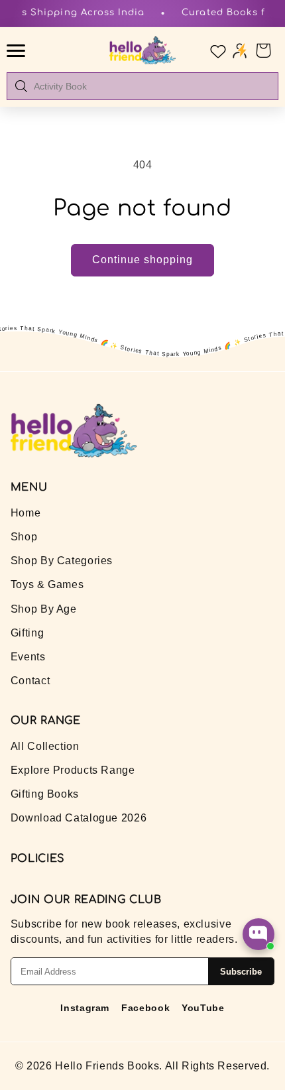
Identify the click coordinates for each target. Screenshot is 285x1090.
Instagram (84, 1007)
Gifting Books (45, 794)
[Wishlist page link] (217, 50)
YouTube (203, 1007)
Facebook (145, 1007)
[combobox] (152, 86)
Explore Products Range (73, 770)
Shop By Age (44, 609)
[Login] (240, 50)
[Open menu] (18, 50)
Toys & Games (47, 584)
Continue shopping (143, 259)
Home (26, 512)
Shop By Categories (62, 560)
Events (28, 656)
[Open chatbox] (258, 934)
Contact (30, 680)
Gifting (27, 632)
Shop (24, 536)
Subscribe (241, 972)
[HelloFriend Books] (142, 50)
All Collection (45, 746)
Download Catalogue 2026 (79, 817)
